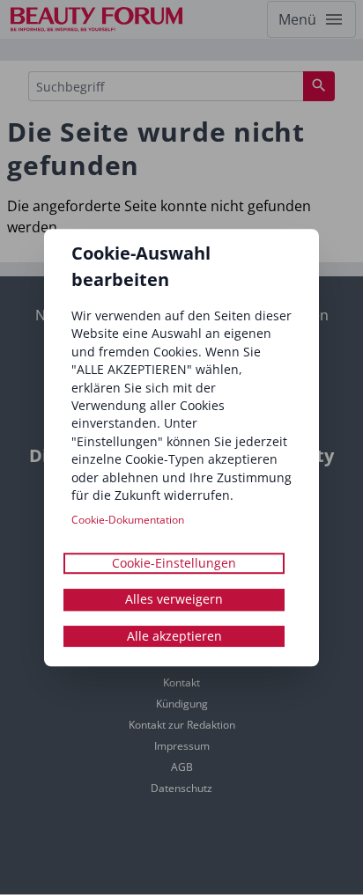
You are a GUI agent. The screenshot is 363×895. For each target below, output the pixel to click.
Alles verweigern (174, 599)
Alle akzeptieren (174, 635)
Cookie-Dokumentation (127, 519)
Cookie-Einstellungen (174, 562)
